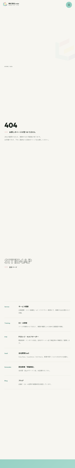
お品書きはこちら (43, 370)
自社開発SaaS (24, 353)
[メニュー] (69, 5)
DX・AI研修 (23, 323)
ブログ (21, 380)
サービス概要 (24, 306)
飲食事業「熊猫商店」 (27, 367)
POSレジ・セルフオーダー (29, 336)
